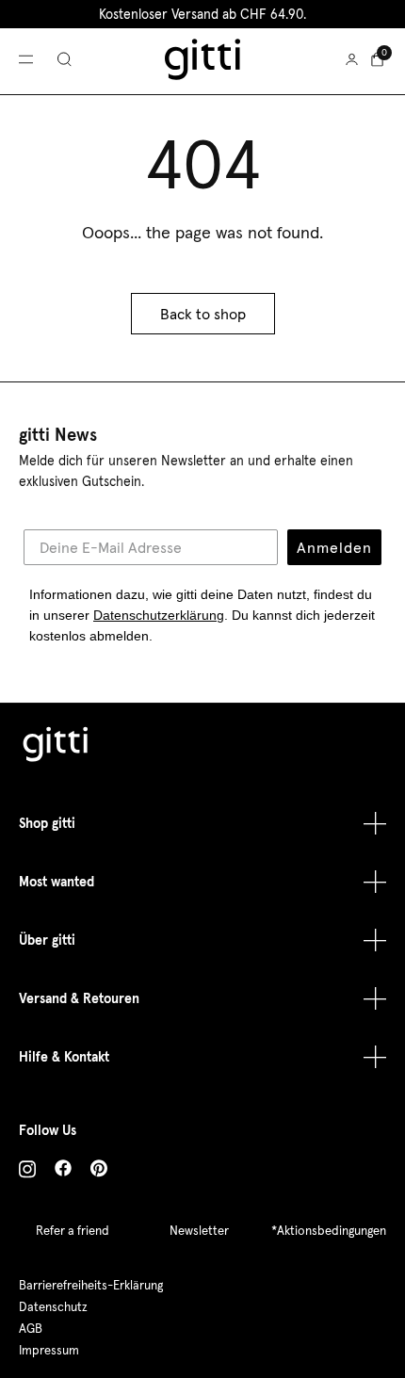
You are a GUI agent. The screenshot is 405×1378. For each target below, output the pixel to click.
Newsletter (199, 1231)
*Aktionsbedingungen (328, 1231)
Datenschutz (53, 1307)
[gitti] (202, 59)
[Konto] (352, 59)
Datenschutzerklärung (158, 615)
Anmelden (334, 547)
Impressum (49, 1350)
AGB (30, 1329)
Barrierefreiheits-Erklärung (91, 1285)
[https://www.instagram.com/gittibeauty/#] (27, 1172)
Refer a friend (72, 1231)
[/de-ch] (56, 746)
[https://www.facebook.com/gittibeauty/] (63, 1170)
